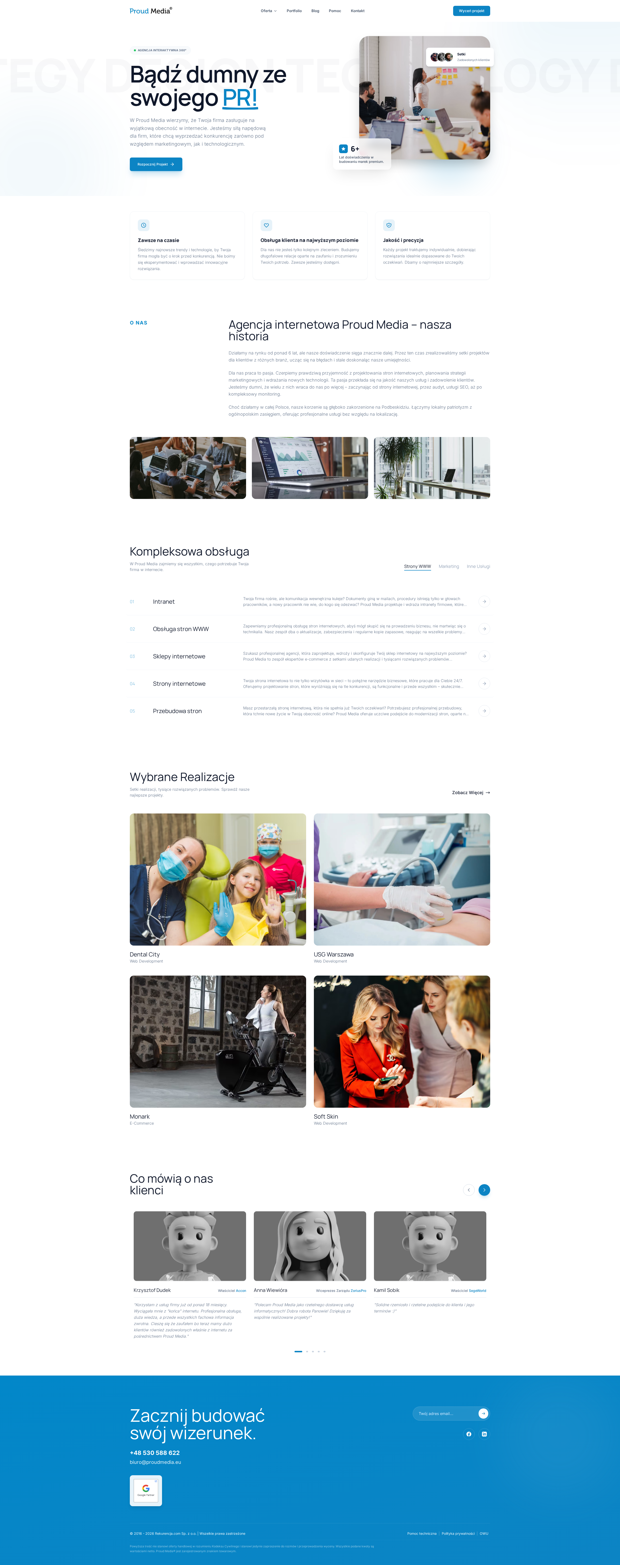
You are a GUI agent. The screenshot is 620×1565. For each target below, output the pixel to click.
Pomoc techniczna (422, 1533)
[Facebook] (469, 1434)
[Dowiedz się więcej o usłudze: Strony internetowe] (484, 683)
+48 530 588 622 (155, 1452)
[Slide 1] (298, 1351)
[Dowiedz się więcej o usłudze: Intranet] (484, 601)
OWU (484, 1533)
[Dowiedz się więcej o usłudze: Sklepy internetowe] (484, 656)
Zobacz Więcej (467, 792)
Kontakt (357, 10)
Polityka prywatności (458, 1533)
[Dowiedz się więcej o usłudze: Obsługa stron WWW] (484, 629)
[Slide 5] (325, 1351)
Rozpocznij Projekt (153, 164)
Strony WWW (417, 566)
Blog (315, 10)
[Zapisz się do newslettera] (483, 1413)
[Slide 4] (319, 1351)
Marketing (449, 566)
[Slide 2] (307, 1351)
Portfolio (294, 10)
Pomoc (335, 10)
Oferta (266, 10)
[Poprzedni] (469, 1190)
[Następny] (484, 1190)
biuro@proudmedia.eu (155, 1462)
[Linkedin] (484, 1434)
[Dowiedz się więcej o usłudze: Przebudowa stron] (484, 711)
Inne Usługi (478, 566)
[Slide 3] (313, 1351)
